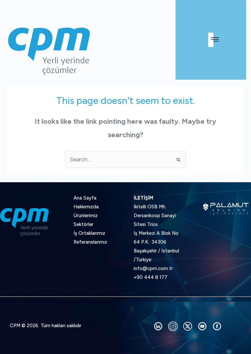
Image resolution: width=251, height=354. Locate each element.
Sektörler (83, 224)
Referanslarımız (90, 242)
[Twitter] (187, 326)
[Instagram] (173, 326)
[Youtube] (202, 326)
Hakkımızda (86, 207)
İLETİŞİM (143, 198)
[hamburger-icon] (211, 40)
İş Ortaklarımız (89, 233)
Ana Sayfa (85, 198)
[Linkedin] (158, 326)
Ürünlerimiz (86, 215)
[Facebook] (217, 326)
